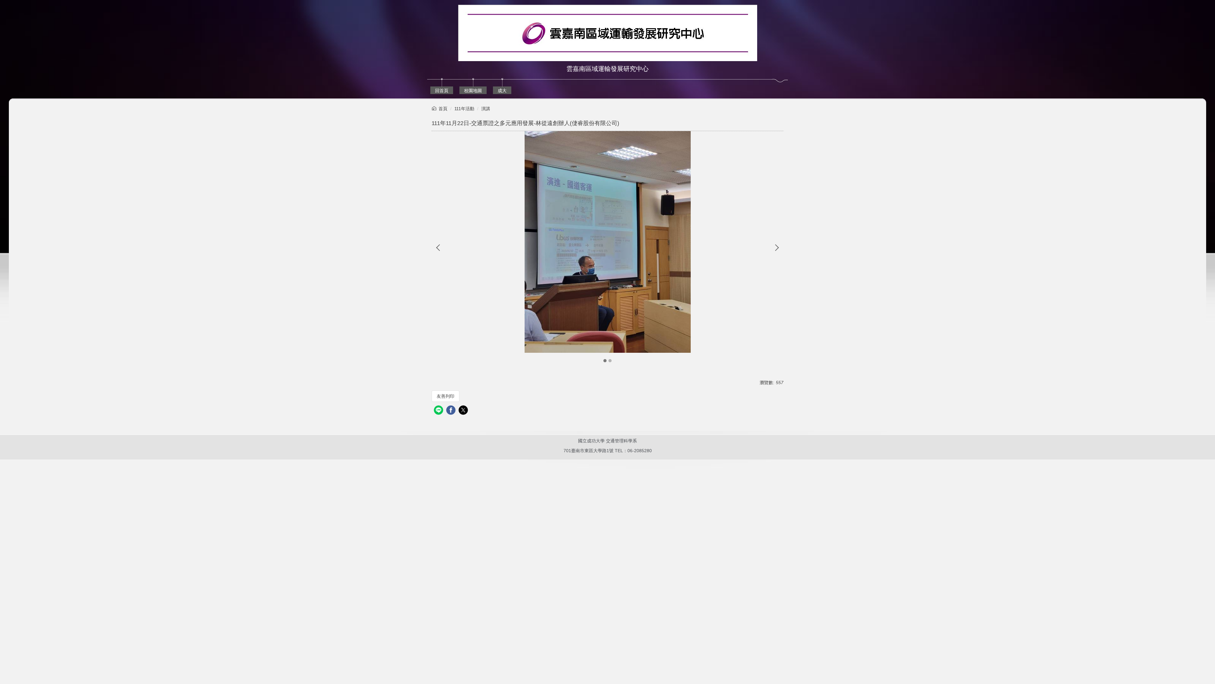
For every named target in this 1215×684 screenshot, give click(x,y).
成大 (502, 90)
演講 (485, 108)
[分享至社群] (439, 410)
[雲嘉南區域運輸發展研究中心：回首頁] (607, 34)
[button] (439, 248)
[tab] (605, 361)
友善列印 (445, 396)
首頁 (443, 108)
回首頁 (441, 90)
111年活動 (464, 108)
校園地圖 (473, 90)
